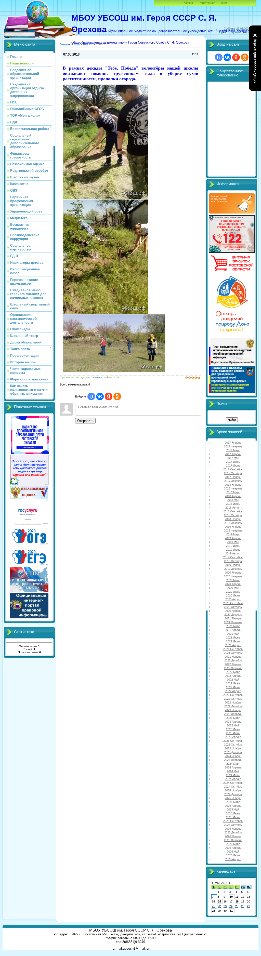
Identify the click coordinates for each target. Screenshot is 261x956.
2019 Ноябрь (233, 564)
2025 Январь (233, 798)
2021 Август (233, 645)
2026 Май (233, 851)
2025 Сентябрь (233, 820)
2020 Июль (233, 595)
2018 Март (233, 492)
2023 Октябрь (233, 744)
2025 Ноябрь (233, 828)
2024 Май (233, 771)
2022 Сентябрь (233, 694)
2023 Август (233, 736)
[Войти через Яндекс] (108, 396)
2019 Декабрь (233, 568)
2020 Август (233, 599)
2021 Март (233, 626)
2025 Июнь (233, 813)
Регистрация (207, 2)
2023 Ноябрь (233, 748)
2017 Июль (233, 465)
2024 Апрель (233, 767)
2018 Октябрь (233, 515)
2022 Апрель (233, 675)
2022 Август (233, 691)
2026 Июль (233, 855)
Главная (187, 2)
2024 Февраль (233, 759)
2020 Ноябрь (233, 610)
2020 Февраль (233, 576)
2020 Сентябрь (233, 603)
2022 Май (233, 679)
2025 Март (233, 801)
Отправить (85, 421)
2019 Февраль (233, 530)
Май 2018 (221, 882)
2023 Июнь (233, 729)
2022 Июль (233, 687)
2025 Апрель (233, 805)
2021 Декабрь (233, 660)
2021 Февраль (233, 622)
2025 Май (233, 809)
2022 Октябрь (233, 698)
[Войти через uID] (91, 396)
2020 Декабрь (233, 614)
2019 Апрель (233, 538)
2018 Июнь (233, 503)
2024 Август (233, 778)
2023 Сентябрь (233, 740)
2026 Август (233, 859)
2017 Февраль (233, 446)
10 (231, 896)
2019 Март (233, 534)
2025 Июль (233, 817)
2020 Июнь (233, 591)
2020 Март (233, 580)
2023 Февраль (233, 713)
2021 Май (233, 633)
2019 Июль (233, 549)
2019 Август (233, 553)
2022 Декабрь (233, 706)
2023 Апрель (233, 721)
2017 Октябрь (233, 473)
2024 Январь (233, 756)
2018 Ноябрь (233, 519)
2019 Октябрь (233, 561)
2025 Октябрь (233, 824)
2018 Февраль (233, 488)
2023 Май (233, 725)
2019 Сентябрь (233, 557)
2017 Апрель (233, 454)
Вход (224, 2)
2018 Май (233, 499)
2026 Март (233, 843)
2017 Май (233, 457)
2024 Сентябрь (233, 782)
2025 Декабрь (233, 832)
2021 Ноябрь (233, 656)
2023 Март (233, 717)
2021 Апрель (233, 629)
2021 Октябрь (233, 652)
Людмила (97, 377)
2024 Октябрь (233, 786)
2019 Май (233, 541)
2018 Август (233, 507)
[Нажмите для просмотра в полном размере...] (114, 371)
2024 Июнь (233, 775)
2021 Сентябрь (233, 648)
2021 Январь (233, 618)
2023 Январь (233, 710)
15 (219, 901)
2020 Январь (233, 572)
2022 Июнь (233, 683)
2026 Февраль (233, 840)
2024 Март (233, 763)
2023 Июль (233, 733)
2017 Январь (233, 442)
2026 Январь (233, 836)
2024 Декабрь (233, 794)
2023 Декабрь (233, 752)
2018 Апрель (233, 496)
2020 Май (233, 587)
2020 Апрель (233, 584)
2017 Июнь (233, 461)
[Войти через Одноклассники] (117, 396)
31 (231, 910)
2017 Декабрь (233, 480)
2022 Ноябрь (233, 702)
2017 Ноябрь (233, 477)
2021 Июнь (233, 637)
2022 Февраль (233, 668)
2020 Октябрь (233, 606)
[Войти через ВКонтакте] (100, 396)
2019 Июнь (233, 545)
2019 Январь (233, 526)
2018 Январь (233, 484)
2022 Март (233, 671)
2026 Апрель (233, 847)
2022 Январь (233, 664)
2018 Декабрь (233, 522)
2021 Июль (233, 641)
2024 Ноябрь (233, 790)
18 (237, 901)
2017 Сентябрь (233, 469)
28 (213, 910)
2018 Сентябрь (233, 511)
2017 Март (233, 450)
